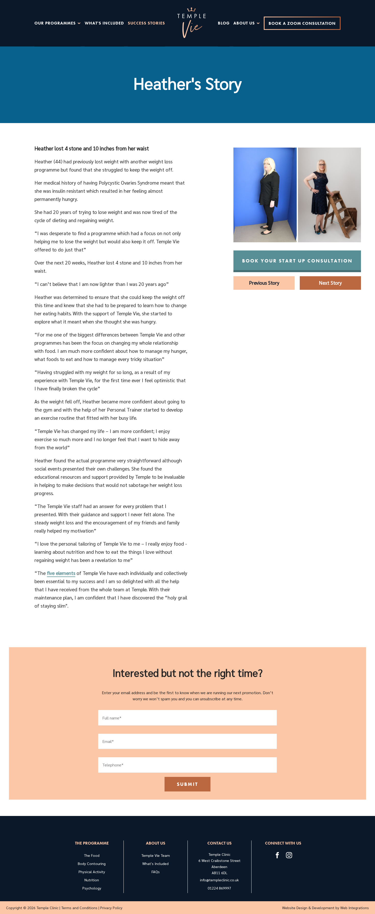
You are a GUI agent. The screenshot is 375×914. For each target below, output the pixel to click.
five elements (61, 573)
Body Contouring (92, 863)
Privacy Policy (111, 907)
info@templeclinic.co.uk (219, 879)
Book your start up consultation (297, 261)
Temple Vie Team (155, 855)
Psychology (91, 888)
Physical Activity (92, 871)
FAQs (156, 871)
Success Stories (146, 23)
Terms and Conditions (79, 907)
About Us (244, 23)
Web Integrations (354, 907)
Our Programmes (55, 23)
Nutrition (91, 879)
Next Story (330, 282)
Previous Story (264, 282)
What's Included (104, 23)
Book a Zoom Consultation (302, 23)
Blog (224, 23)
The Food (91, 855)
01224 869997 (219, 888)
